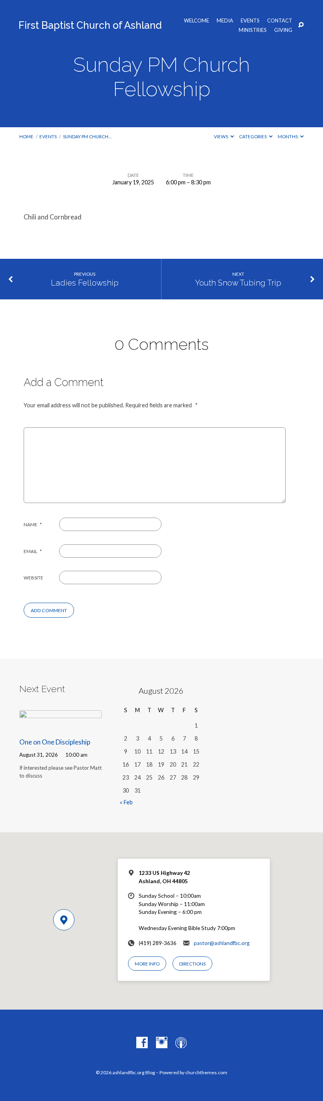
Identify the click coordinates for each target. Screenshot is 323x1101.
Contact (279, 20)
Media (225, 20)
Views (221, 136)
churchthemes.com (206, 1072)
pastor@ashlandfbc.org (222, 943)
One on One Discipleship (54, 742)
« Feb (126, 802)
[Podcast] (181, 1043)
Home (26, 136)
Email (33, 551)
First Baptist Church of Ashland (90, 25)
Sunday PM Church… (87, 136)
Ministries (253, 30)
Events (250, 20)
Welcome (196, 20)
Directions (192, 963)
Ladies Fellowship (85, 283)
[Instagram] (161, 1043)
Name (33, 524)
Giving (283, 30)
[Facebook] (142, 1043)
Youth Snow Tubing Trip (238, 283)
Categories (253, 136)
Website (33, 577)
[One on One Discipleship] (60, 725)
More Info (147, 963)
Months (288, 136)
